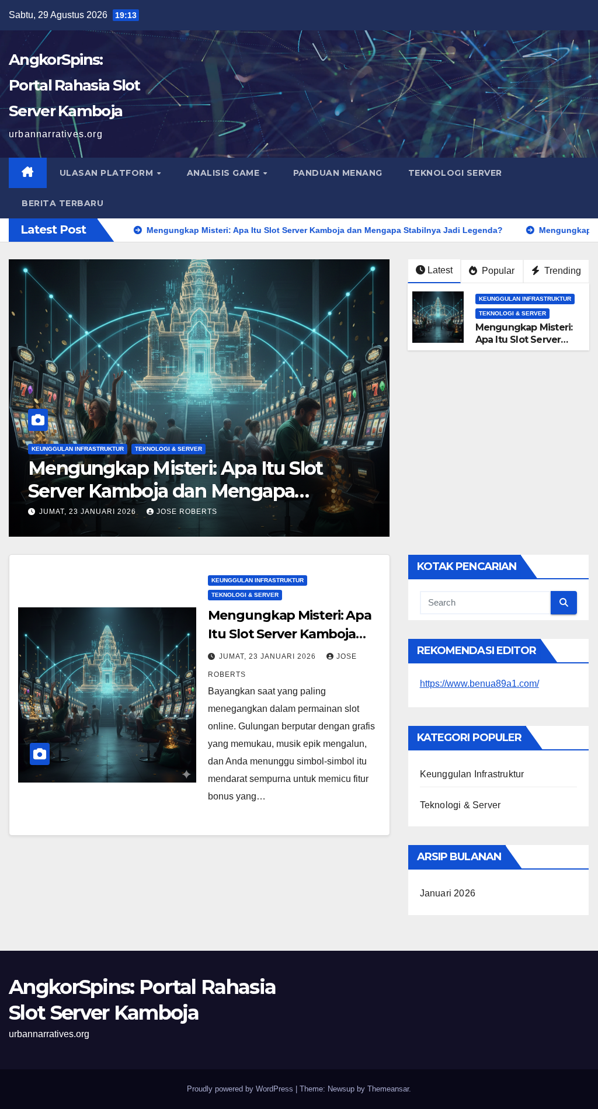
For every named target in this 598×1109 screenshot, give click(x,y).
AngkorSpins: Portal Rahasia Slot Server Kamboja (74, 85)
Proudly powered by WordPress (241, 1088)
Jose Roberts (187, 511)
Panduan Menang (338, 173)
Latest (440, 270)
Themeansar (388, 1088)
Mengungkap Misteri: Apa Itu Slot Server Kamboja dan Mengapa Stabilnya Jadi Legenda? (175, 490)
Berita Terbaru (62, 203)
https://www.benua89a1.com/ (479, 684)
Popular (496, 271)
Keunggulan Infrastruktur (78, 449)
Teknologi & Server (168, 449)
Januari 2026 (447, 893)
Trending (561, 271)
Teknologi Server (455, 173)
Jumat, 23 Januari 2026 (88, 511)
